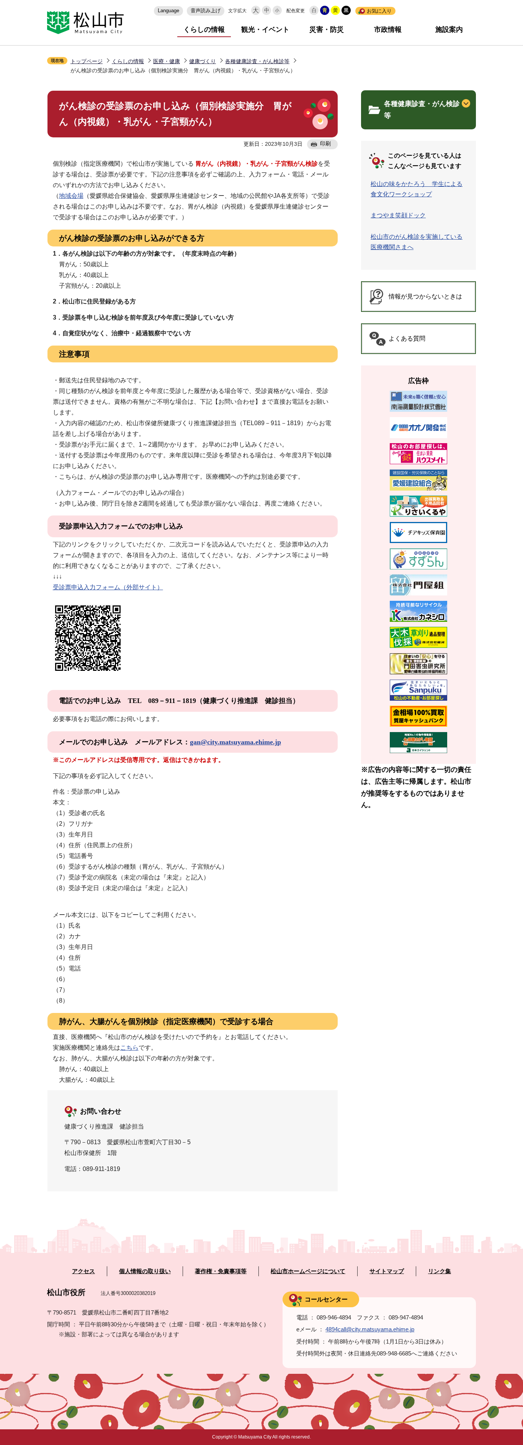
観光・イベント (265, 29)
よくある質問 (407, 338)
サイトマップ (386, 1271)
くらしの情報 (204, 29)
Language (168, 10)
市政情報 (388, 29)
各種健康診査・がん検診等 (257, 61)
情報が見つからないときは (425, 296)
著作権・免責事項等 (221, 1271)
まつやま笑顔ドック (398, 215)
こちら (129, 1047)
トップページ (86, 61)
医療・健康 (166, 61)
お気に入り (379, 11)
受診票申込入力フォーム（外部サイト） (108, 587)
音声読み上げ (206, 10)
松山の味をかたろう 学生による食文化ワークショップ (417, 189)
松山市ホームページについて (308, 1271)
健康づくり (202, 61)
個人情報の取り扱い (145, 1271)
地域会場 (71, 195)
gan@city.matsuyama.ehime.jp (235, 742)
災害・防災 (326, 29)
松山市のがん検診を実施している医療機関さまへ (417, 241)
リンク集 (439, 1271)
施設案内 (449, 29)
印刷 (325, 143)
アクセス (83, 1271)
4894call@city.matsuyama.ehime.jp (369, 1329)
